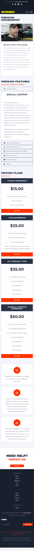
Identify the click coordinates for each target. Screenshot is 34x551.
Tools (17, 493)
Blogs (17, 500)
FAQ (17, 483)
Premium (17, 498)
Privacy (4, 532)
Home (17, 476)
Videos (17, 478)
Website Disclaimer (22, 532)
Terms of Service (11, 532)
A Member (27, 513)
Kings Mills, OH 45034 (22, 1)
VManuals (17, 480)
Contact (17, 466)
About (17, 495)
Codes (17, 485)
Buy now (17, 210)
